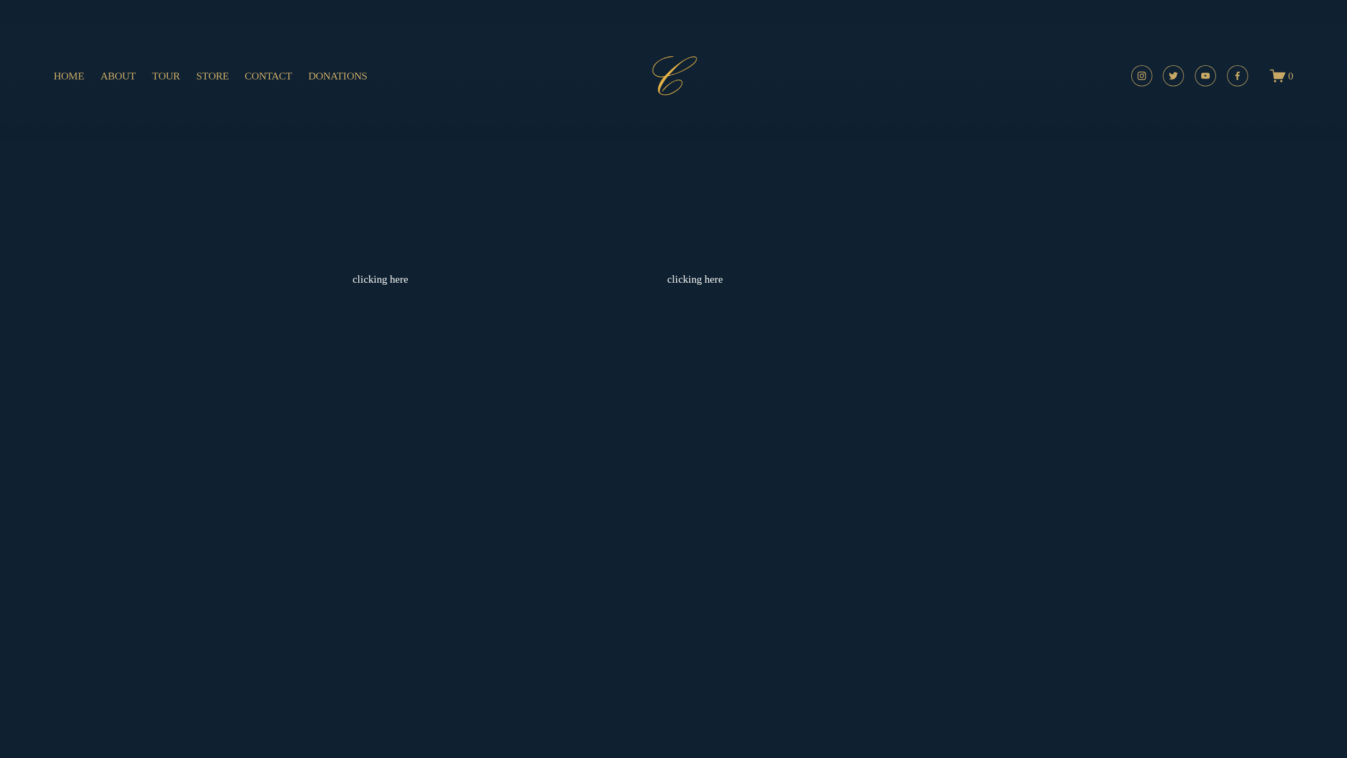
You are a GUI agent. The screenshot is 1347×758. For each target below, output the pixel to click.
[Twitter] (1173, 75)
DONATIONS (337, 76)
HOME (69, 76)
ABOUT (118, 76)
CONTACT (268, 76)
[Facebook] (1237, 75)
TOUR (166, 76)
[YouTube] (1205, 75)
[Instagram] (1141, 75)
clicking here (380, 279)
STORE (212, 76)
